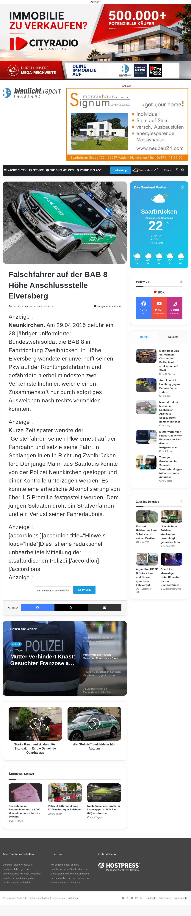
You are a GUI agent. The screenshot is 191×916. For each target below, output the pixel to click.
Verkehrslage (90, 170)
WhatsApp (121, 170)
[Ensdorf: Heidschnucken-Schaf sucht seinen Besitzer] (147, 516)
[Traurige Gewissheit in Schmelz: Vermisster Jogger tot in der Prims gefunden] (146, 462)
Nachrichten (16, 170)
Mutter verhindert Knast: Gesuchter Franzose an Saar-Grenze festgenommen (170, 439)
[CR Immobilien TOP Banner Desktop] (95, 41)
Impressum (165, 898)
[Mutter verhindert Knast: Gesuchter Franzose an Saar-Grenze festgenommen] (146, 437)
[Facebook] (37, 607)
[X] (71, 607)
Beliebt (144, 336)
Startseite (151, 898)
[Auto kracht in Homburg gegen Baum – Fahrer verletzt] (146, 385)
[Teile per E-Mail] (104, 607)
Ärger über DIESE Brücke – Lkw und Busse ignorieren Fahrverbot (147, 577)
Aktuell (16, 644)
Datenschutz (180, 898)
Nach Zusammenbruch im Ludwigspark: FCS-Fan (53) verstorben (103, 809)
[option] (65, 658)
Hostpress (72, 898)
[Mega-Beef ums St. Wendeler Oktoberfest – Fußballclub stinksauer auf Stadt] (146, 356)
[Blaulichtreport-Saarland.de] (32, 93)
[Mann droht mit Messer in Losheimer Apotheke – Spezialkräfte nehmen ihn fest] (146, 407)
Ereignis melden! (62, 170)
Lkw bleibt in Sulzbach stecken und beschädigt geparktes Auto (170, 534)
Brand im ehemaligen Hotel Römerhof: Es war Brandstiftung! (171, 577)
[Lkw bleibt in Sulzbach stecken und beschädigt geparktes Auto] (171, 516)
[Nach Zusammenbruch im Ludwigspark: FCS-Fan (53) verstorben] (104, 792)
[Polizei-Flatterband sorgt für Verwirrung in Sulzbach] (65, 792)
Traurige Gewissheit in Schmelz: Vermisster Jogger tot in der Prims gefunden (40, 660)
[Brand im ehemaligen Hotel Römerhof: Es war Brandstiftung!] (171, 559)
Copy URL (84, 589)
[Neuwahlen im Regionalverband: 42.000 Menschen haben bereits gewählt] (25, 792)
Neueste (173, 336)
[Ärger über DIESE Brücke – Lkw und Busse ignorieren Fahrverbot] (147, 559)
